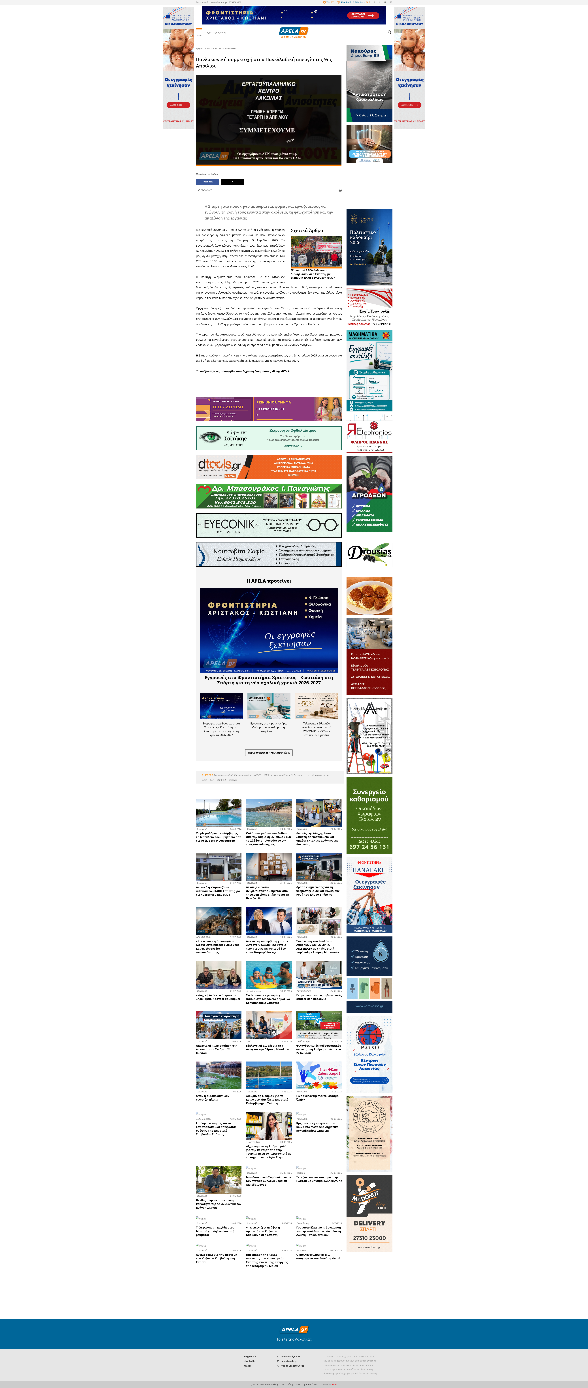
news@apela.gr (289, 1361)
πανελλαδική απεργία (317, 775)
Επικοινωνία (202, 2)
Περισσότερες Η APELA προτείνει (269, 752)
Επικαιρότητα (214, 48)
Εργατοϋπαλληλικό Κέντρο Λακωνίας (232, 775)
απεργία (232, 779)
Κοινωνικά (230, 48)
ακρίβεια (221, 779)
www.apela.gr (272, 1384)
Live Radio (249, 1361)
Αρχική (199, 48)
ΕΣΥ (211, 779)
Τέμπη (204, 779)
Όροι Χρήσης (287, 1384)
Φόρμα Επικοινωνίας (292, 1365)
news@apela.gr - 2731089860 (226, 2)
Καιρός (247, 1365)
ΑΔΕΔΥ (257, 775)
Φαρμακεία (250, 1356)
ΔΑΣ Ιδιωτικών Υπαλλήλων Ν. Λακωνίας (283, 775)
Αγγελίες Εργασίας (216, 32)
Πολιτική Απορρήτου (306, 1384)
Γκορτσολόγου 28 (290, 1356)
